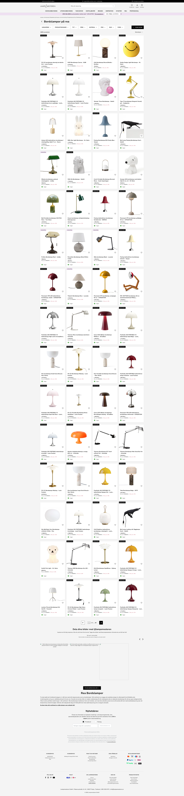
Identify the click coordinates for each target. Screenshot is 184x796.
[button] (62, 58)
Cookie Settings (113, 779)
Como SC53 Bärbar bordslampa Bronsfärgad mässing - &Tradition (103, 413)
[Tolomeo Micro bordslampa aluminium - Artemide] (78, 326)
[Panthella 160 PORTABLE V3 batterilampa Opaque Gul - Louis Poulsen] (105, 482)
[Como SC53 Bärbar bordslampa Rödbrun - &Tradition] (105, 326)
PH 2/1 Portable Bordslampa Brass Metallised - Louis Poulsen (77, 413)
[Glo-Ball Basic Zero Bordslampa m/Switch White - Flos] (52, 520)
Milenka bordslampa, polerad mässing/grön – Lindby (49, 180)
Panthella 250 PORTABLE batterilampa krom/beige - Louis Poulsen (79, 530)
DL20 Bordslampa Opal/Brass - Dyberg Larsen (105, 569)
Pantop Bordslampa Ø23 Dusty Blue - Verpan (104, 141)
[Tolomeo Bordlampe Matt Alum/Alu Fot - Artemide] (131, 443)
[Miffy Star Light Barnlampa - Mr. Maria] (78, 131)
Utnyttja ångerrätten (92, 760)
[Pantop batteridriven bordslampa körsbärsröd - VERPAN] (105, 209)
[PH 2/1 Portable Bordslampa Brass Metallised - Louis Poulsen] (78, 404)
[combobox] (92, 6)
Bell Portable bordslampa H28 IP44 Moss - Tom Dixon (51, 219)
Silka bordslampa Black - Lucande (103, 257)
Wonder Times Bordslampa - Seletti (104, 101)
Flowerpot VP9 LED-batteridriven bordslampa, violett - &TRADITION (51, 296)
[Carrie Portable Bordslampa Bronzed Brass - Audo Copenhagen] (105, 170)
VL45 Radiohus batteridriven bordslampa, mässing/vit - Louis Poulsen (103, 530)
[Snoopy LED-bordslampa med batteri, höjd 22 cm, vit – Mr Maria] (131, 170)
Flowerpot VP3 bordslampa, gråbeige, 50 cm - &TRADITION (130, 219)
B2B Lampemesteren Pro (113, 781)
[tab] (46, 27)
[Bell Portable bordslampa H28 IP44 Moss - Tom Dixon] (52, 209)
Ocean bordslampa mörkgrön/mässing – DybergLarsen (79, 219)
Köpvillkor (92, 780)
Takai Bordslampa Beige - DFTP (129, 490)
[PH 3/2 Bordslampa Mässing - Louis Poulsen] (78, 365)
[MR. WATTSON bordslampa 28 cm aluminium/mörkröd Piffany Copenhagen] (131, 287)
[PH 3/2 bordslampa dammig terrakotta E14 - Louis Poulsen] (52, 54)
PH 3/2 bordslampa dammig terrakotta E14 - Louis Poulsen (52, 63)
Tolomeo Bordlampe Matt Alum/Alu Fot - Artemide (131, 452)
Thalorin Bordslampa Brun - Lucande (78, 296)
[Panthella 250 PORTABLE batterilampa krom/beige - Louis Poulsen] (78, 520)
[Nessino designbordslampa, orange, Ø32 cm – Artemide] (78, 443)
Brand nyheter (113, 780)
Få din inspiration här (91, 688)
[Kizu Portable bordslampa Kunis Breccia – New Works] (105, 365)
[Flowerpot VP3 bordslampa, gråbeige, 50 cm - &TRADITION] (131, 209)
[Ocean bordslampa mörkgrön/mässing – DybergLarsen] (78, 209)
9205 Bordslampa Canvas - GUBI (77, 62)
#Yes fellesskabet (113, 777)
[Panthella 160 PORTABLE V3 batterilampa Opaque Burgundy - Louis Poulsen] (131, 598)
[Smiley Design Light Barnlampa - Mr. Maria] (131, 54)
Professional (134, 11)
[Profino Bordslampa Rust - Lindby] (52, 248)
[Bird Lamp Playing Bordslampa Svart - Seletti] (131, 131)
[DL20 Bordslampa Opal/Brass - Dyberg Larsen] (105, 559)
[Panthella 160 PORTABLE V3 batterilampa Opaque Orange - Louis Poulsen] (131, 559)
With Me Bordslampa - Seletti (76, 179)
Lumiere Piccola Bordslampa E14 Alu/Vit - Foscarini (50, 608)
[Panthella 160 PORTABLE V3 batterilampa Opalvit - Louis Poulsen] (78, 92)
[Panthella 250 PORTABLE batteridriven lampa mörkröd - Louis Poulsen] (131, 365)
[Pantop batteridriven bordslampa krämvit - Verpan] (131, 248)
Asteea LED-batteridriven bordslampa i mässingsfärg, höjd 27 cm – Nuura (52, 141)
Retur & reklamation (92, 757)
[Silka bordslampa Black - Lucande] (105, 248)
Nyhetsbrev (113, 756)
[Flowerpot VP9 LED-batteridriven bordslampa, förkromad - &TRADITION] (131, 404)
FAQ (50, 759)
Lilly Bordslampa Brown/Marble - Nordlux (103, 63)
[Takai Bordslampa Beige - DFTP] (131, 482)
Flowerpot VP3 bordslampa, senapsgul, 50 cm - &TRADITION (105, 296)
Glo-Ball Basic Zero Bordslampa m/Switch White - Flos (50, 530)
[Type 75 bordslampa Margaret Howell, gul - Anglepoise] (131, 92)
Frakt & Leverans (92, 756)
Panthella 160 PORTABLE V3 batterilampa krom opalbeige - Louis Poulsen (51, 102)
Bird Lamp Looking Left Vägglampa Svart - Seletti (130, 530)
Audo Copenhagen (134, 777)
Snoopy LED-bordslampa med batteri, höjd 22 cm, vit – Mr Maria (130, 180)
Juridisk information (92, 779)
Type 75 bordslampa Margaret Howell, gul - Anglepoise (131, 102)
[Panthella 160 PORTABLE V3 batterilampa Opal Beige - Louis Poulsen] (131, 326)
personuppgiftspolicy (111, 741)
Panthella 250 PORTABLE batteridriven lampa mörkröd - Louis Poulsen (131, 374)
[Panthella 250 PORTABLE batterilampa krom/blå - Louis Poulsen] (52, 443)
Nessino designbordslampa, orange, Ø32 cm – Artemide (78, 452)
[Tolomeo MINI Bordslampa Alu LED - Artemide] (78, 559)
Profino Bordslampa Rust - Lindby (51, 257)
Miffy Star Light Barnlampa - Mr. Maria (78, 140)
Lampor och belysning (44, 17)
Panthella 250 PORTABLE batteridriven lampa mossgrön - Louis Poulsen (105, 608)
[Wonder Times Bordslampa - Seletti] (105, 92)
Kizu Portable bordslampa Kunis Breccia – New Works (105, 374)
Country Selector (92, 783)
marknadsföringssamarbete (113, 783)
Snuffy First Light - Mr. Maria (49, 568)
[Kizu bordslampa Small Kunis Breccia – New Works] (52, 365)
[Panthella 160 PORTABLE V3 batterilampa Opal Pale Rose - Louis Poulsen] (52, 404)
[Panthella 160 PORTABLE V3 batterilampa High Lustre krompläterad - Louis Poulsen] (52, 326)
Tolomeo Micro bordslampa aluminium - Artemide (79, 335)
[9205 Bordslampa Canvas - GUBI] (78, 54)
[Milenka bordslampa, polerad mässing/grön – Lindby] (52, 170)
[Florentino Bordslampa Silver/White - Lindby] (78, 248)
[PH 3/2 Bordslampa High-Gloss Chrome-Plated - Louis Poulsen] (78, 598)
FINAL (112, 14)
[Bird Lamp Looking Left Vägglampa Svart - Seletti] (131, 520)
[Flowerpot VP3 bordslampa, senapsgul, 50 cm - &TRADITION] (105, 287)
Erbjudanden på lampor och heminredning (58, 17)
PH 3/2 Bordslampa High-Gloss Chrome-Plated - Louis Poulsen (76, 608)
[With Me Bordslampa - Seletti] (78, 170)
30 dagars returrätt (113, 757)
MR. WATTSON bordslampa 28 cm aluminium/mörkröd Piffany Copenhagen (129, 296)
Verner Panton (134, 779)
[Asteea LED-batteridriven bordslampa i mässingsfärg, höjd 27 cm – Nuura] (52, 131)
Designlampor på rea (71, 17)
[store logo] (47, 6)
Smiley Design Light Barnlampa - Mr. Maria (130, 63)
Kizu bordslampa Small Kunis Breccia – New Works (52, 374)
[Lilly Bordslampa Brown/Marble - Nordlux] (105, 54)
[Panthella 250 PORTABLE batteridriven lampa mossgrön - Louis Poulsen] (105, 598)
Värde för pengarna (134, 780)
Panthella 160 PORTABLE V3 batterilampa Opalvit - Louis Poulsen (78, 102)
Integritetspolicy (92, 781)
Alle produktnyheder (134, 783)
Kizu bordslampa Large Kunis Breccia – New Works (78, 491)
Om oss (92, 777)
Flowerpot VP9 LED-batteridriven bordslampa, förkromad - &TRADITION (131, 413)
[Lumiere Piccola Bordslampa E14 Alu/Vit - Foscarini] (52, 598)
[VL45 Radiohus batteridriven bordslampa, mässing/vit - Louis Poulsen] (105, 520)
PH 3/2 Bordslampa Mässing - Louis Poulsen (78, 374)
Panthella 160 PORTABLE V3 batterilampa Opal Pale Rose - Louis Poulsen (51, 413)
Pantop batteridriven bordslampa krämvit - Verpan (129, 257)
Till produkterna (99, 14)
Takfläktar (79, 11)
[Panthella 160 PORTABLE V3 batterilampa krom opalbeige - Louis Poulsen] (52, 92)
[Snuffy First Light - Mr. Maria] (52, 559)
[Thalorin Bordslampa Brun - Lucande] (78, 287)
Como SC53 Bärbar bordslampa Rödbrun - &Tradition (103, 335)
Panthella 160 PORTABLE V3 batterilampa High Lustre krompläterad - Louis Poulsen (52, 335)
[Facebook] (45, 777)
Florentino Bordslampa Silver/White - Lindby (78, 257)
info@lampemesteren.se (50, 757)
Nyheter (119, 11)
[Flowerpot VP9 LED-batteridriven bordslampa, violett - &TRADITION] (52, 287)
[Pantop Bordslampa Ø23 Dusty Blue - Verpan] (105, 131)
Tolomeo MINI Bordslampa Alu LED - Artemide (78, 569)
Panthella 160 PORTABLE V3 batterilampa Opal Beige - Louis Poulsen (129, 335)
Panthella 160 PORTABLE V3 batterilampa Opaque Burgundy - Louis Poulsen (131, 608)
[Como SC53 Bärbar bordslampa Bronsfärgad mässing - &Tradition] (105, 404)
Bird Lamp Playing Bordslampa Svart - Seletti (131, 141)
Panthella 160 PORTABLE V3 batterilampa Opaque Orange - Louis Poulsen (130, 569)
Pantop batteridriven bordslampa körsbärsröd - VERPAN (103, 219)
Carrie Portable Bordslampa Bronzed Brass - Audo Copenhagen (104, 180)
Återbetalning (92, 759)
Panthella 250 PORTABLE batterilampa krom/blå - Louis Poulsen (52, 452)
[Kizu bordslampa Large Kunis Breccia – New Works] (78, 482)
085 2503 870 (50, 756)
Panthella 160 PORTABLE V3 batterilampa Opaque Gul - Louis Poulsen (103, 491)
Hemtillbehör (134, 781)
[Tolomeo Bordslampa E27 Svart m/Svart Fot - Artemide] (105, 443)
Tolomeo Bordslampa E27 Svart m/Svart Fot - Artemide (103, 452)
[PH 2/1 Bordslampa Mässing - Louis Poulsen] (52, 482)
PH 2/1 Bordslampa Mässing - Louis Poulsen (51, 491)
